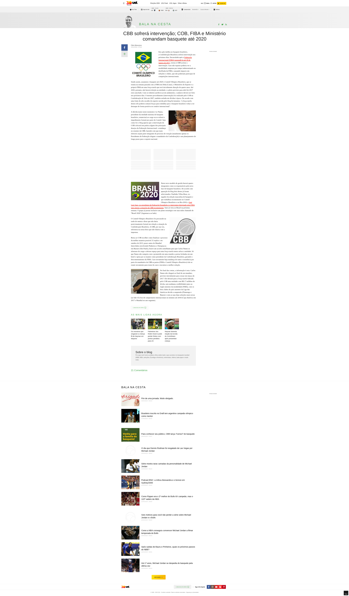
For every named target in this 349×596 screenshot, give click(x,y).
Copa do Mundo (204, 9)
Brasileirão (195, 9)
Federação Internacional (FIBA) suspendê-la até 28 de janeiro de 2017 (175, 60)
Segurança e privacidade (192, 592)
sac (202, 3)
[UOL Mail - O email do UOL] (207, 3)
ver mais (157, 577)
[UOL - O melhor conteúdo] (132, 3)
